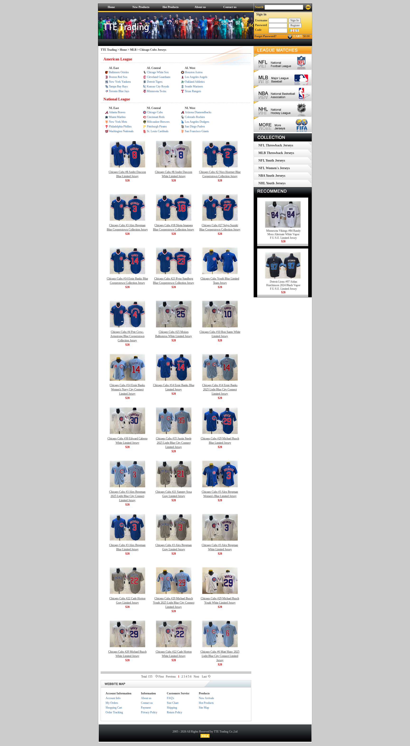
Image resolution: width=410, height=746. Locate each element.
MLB (133, 49)
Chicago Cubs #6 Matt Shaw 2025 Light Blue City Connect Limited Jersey (219, 656)
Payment (146, 707)
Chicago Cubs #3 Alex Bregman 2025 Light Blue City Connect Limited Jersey (127, 496)
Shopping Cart (114, 707)
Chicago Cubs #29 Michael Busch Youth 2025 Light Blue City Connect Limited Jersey (173, 603)
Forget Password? (265, 36)
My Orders (112, 703)
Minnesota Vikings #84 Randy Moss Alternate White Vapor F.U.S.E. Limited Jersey (283, 234)
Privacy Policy (149, 712)
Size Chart (172, 703)
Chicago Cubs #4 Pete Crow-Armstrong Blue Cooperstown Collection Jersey (127, 336)
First (161, 676)
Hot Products (171, 7)
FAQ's (170, 698)
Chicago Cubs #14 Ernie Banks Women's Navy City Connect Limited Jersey (127, 389)
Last (204, 676)
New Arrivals (206, 698)
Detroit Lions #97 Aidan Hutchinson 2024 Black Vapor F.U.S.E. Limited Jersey (283, 285)
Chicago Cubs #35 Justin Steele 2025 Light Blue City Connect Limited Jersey (173, 443)
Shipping (172, 707)
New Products (140, 7)
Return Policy (174, 712)
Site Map (204, 707)
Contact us (230, 7)
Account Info (113, 698)
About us (200, 7)
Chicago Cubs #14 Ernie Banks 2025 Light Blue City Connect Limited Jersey (220, 389)
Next (196, 676)
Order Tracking (114, 712)
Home (111, 7)
